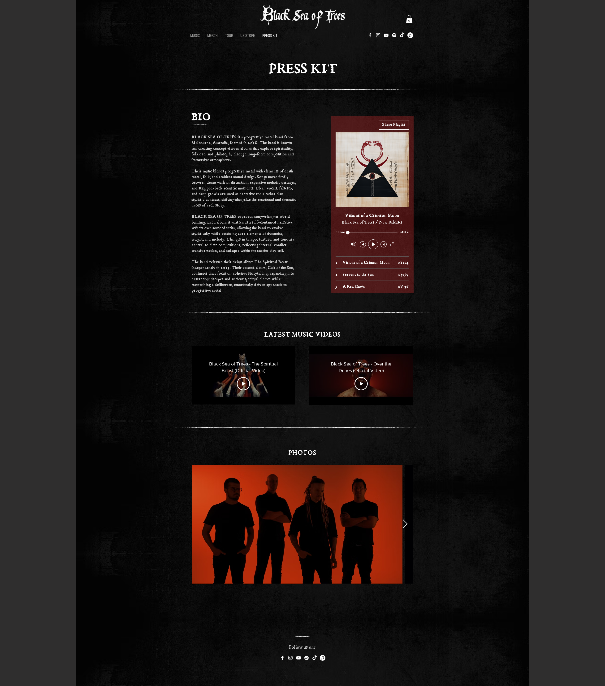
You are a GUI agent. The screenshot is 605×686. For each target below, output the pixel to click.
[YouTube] (386, 35)
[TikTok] (402, 35)
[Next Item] (405, 524)
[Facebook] (370, 35)
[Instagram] (378, 35)
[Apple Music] (410, 35)
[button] (409, 19)
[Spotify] (394, 35)
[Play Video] (243, 383)
